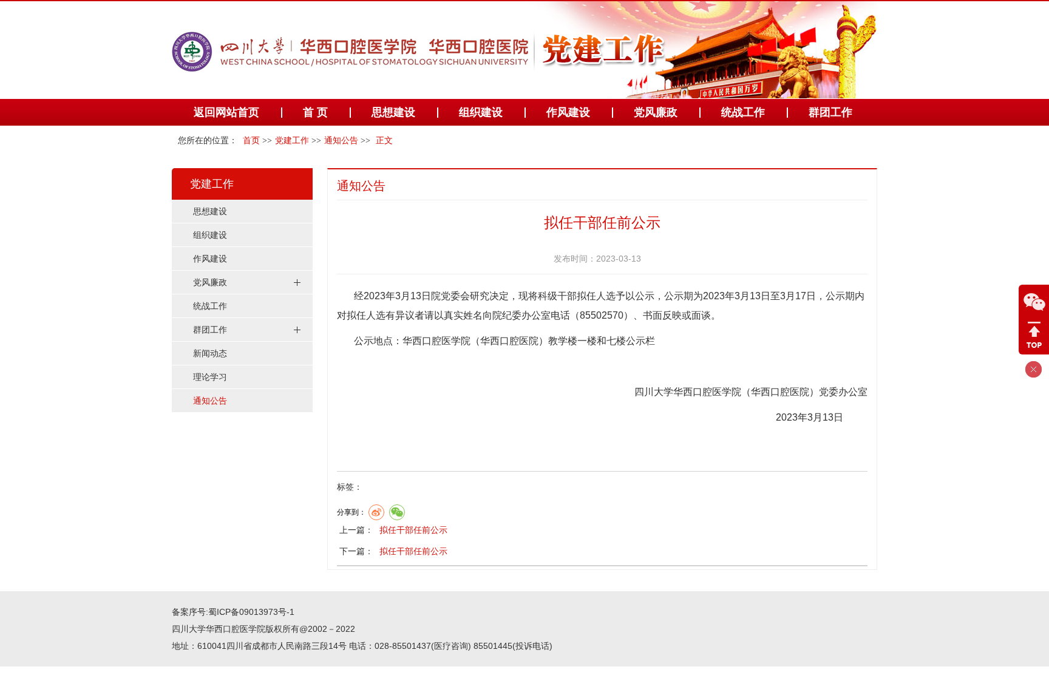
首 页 (315, 112)
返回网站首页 (226, 112)
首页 (251, 140)
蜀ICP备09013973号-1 (251, 612)
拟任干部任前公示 (413, 530)
